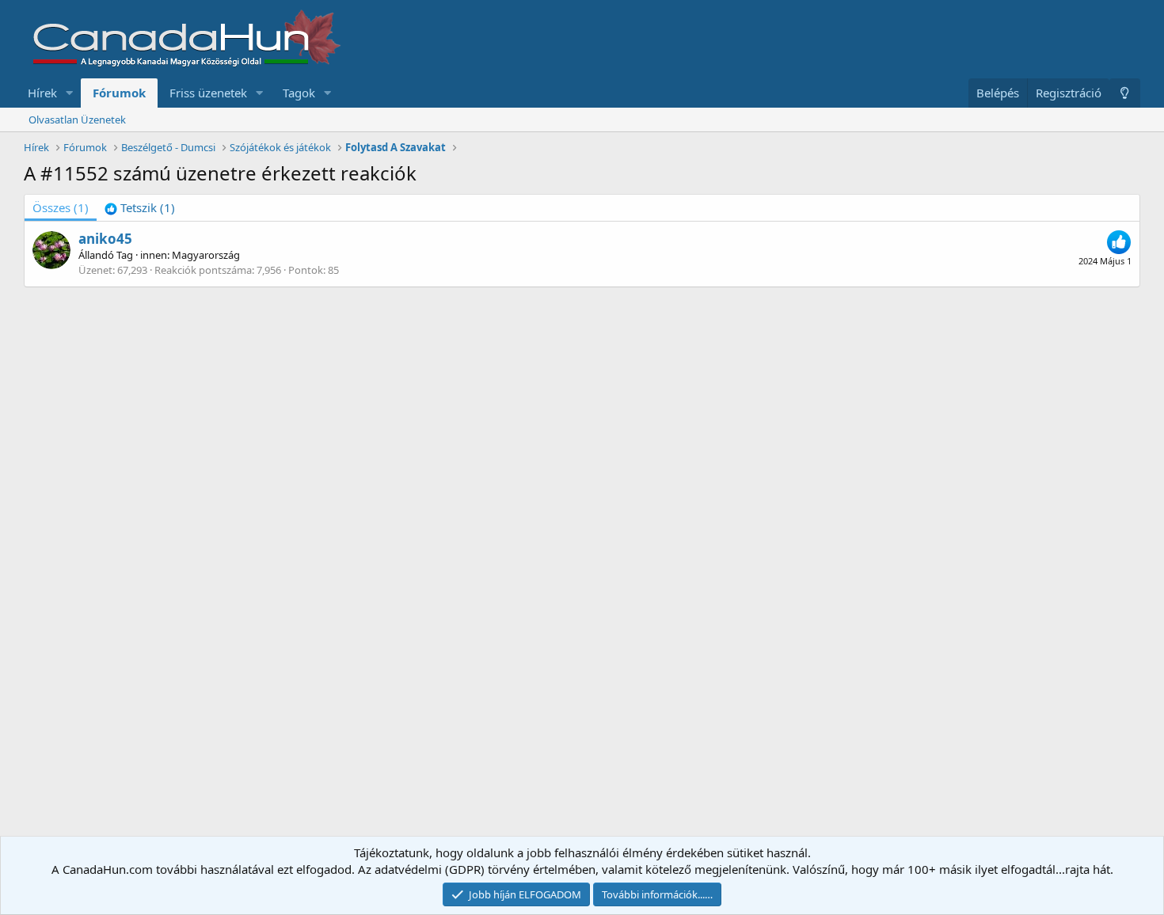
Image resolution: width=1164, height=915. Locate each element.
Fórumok (119, 93)
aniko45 (105, 239)
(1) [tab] (60, 207)
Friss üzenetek (208, 93)
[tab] (140, 208)
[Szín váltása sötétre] (1124, 93)
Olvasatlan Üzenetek (77, 119)
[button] (70, 93)
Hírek (42, 93)
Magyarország (206, 255)
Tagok (299, 93)
